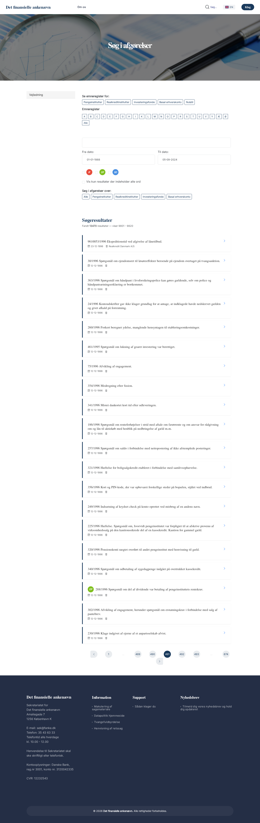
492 (182, 654)
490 (152, 654)
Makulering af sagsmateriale (102, 708)
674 (226, 654)
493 (196, 654)
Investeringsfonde (144, 102)
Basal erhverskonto (170, 102)
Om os (81, 7)
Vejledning (36, 95)
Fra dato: (88, 151)
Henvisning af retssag (108, 728)
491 (167, 654)
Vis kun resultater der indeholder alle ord (113, 181)
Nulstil (189, 102)
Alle (86, 122)
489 (137, 654)
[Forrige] (93, 654)
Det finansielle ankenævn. (118, 810)
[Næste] (159, 661)
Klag (248, 7)
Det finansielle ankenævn (28, 7)
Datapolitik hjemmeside (109, 715)
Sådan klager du (145, 706)
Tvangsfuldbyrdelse (107, 722)
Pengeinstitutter (93, 102)
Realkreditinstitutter (118, 102)
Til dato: (163, 151)
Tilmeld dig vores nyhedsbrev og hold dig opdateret (206, 708)
